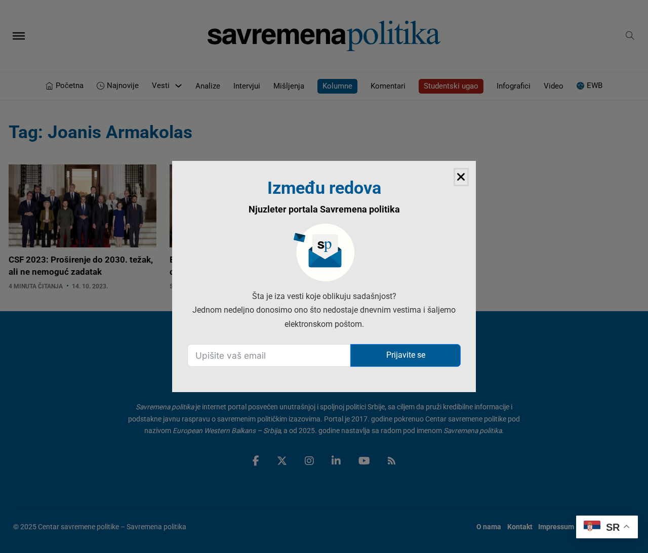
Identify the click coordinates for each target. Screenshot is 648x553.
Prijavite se (405, 355)
